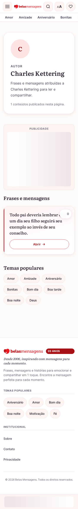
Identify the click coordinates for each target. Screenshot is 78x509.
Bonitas (66, 17)
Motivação (36, 413)
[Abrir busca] (48, 6)
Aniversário (46, 17)
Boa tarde (54, 289)
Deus (33, 300)
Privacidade (11, 459)
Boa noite (13, 300)
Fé (55, 413)
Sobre (7, 438)
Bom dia (32, 289)
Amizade (25, 17)
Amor (9, 17)
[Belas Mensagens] (28, 6)
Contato (9, 449)
